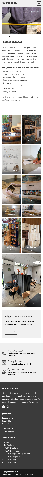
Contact (10, 332)
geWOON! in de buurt (12, 451)
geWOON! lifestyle (11, 460)
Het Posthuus (9, 445)
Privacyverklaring (8, 474)
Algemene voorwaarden (24, 474)
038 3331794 (9, 428)
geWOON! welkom (11, 448)
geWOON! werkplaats (12, 457)
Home (3, 36)
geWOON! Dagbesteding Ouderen (17, 454)
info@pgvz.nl (9, 431)
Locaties (7, 442)
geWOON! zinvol (10, 462)
